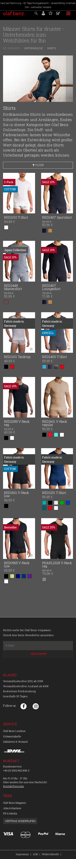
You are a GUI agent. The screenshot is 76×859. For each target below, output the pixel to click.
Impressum (22, 854)
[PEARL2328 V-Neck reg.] (57, 538)
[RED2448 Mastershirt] (19, 261)
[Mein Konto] (43, 13)
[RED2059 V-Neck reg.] (19, 397)
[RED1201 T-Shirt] (57, 468)
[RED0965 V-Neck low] (19, 538)
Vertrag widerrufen (20, 821)
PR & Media (10, 813)
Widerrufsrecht (50, 854)
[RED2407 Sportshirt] (57, 193)
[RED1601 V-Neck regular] (57, 397)
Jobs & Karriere (12, 808)
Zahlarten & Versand (15, 741)
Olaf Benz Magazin (14, 803)
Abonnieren (39, 653)
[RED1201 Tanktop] (19, 332)
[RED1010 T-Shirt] (19, 193)
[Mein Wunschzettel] (51, 13)
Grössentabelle (12, 736)
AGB (35, 854)
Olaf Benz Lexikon (14, 731)
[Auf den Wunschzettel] (31, 209)
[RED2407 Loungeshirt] (57, 261)
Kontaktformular (13, 786)
